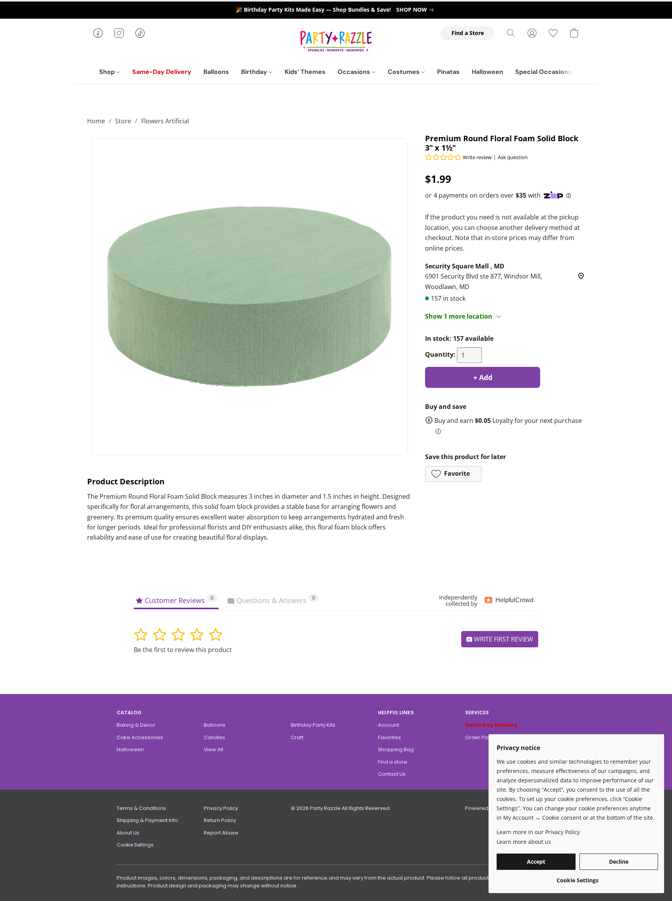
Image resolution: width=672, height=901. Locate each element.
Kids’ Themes (305, 72)
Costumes (404, 72)
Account (388, 725)
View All (213, 749)
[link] (416, 9)
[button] (336, 40)
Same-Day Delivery (161, 72)
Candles (214, 737)
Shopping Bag (396, 749)
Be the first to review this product (183, 649)
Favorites (389, 737)
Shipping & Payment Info (147, 820)
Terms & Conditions (141, 808)
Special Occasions (543, 72)
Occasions (355, 72)
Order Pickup (481, 737)
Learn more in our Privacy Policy (538, 832)
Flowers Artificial (165, 121)
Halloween (487, 72)
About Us (128, 832)
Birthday (255, 72)
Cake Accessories (140, 737)
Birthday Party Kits (313, 725)
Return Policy (220, 820)
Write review (477, 157)
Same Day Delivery (491, 725)
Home (96, 121)
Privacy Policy (221, 808)
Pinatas (448, 72)
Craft (297, 737)
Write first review (502, 639)
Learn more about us (524, 841)
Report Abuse (221, 832)
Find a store (392, 762)
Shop (107, 72)
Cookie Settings (135, 844)
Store (123, 121)
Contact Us (392, 774)
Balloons (216, 72)
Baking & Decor (136, 725)
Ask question (513, 157)
